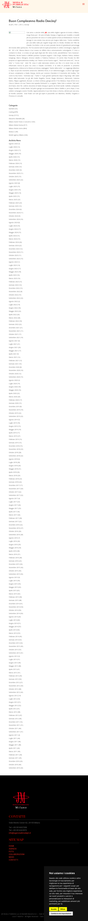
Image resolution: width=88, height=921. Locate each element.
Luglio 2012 (13, 699)
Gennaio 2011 (13, 758)
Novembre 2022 (14, 291)
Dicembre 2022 (14, 288)
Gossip (26, 25)
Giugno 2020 (13, 387)
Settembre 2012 (14, 692)
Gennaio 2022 (13, 324)
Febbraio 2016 (14, 558)
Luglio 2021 (13, 344)
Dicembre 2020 (14, 367)
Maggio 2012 (13, 705)
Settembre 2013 (14, 653)
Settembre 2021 (14, 337)
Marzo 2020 (13, 397)
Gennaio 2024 (13, 245)
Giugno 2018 (13, 466)
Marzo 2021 (13, 357)
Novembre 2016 (14, 528)
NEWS (11, 857)
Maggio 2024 (13, 232)
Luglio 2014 (13, 620)
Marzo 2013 (13, 673)
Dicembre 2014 (14, 604)
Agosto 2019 (13, 420)
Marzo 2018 (13, 475)
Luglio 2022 (13, 305)
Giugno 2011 (13, 742)
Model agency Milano (16, 135)
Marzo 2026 (13, 160)
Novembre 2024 (14, 213)
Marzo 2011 (13, 751)
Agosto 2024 (13, 222)
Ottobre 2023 (13, 255)
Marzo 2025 (13, 200)
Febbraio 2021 (14, 360)
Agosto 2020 (13, 380)
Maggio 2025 (13, 193)
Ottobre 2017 (13, 492)
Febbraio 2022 (14, 321)
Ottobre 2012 (13, 689)
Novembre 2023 (14, 252)
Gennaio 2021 (13, 364)
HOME (11, 846)
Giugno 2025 (13, 190)
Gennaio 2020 (13, 403)
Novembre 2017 (14, 489)
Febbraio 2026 (14, 163)
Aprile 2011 (13, 748)
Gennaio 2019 (13, 443)
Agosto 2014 (13, 617)
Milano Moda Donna (16, 125)
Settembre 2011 (14, 732)
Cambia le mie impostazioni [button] (61, 913)
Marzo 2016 (13, 554)
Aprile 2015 (13, 590)
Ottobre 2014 (13, 610)
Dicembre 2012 (14, 682)
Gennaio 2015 (13, 600)
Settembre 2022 (14, 298)
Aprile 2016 (13, 551)
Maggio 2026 (13, 154)
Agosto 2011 (13, 735)
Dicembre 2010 (14, 761)
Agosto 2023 (13, 262)
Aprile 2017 (13, 512)
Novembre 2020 (14, 370)
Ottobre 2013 (13, 650)
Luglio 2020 (13, 384)
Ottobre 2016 (13, 531)
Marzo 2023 (13, 278)
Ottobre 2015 (13, 571)
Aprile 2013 (13, 669)
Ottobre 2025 (13, 176)
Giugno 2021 (13, 347)
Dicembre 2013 (14, 643)
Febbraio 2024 (14, 242)
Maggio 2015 (13, 587)
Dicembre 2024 (14, 209)
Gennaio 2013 (13, 679)
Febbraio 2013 (14, 676)
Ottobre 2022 (13, 295)
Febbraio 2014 (14, 636)
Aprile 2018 (13, 472)
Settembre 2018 (14, 456)
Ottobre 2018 (13, 452)
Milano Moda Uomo (16, 128)
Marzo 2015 (13, 594)
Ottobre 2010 (13, 765)
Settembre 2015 (14, 574)
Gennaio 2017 (13, 521)
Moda (11, 132)
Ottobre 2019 (13, 413)
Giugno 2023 (13, 269)
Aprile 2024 (13, 236)
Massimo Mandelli (15, 119)
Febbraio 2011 (14, 755)
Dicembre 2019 (14, 406)
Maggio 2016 (13, 548)
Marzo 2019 (13, 436)
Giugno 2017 (13, 505)
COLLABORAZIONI (16, 854)
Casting (11, 112)
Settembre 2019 (14, 416)
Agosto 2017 (13, 498)
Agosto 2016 (13, 538)
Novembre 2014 (14, 607)
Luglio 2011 (13, 738)
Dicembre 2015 (14, 564)
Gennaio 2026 (13, 167)
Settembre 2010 (14, 768)
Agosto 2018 (13, 459)
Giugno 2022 (13, 308)
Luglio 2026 (13, 147)
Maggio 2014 (13, 627)
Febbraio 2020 (14, 400)
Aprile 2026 (13, 157)
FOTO (11, 851)
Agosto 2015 (13, 577)
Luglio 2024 (13, 226)
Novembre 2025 (14, 173)
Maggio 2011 (13, 745)
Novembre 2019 (14, 410)
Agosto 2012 (13, 696)
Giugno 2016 (13, 544)
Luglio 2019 (13, 423)
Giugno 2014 (13, 623)
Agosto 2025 (13, 183)
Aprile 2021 (13, 354)
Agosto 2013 (13, 656)
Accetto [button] (54, 909)
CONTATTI (13, 860)
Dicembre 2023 (14, 249)
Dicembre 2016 (14, 525)
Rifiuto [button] (62, 909)
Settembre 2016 (14, 535)
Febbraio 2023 (14, 282)
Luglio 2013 (13, 659)
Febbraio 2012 (14, 715)
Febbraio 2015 (14, 597)
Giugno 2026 (13, 150)
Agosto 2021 (13, 341)
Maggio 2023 (13, 272)
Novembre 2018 (14, 449)
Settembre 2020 (14, 377)
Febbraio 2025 (14, 203)
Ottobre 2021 (13, 334)
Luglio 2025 (13, 186)
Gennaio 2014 (13, 640)
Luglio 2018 (13, 462)
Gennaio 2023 (13, 285)
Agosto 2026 (13, 144)
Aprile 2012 (13, 709)
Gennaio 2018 (13, 482)
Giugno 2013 (13, 663)
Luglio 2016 (13, 541)
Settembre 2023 (14, 259)
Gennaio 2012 (13, 719)
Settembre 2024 (14, 219)
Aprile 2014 (13, 630)
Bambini (11, 109)
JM (12, 25)
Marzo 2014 (13, 633)
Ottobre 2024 (13, 216)
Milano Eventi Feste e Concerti (19, 122)
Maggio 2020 (13, 390)
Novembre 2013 (14, 646)
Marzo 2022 (13, 318)
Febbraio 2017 (14, 518)
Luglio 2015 (13, 581)
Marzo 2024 (13, 239)
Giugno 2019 (13, 426)
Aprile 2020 (13, 393)
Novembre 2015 (14, 567)
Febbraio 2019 (14, 439)
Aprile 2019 (13, 433)
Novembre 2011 (14, 725)
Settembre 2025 (14, 180)
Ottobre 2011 (13, 728)
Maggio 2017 (13, 508)
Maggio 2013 (13, 666)
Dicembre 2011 (14, 722)
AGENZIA (13, 849)
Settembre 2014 (14, 613)
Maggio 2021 (13, 351)
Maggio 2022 (13, 311)
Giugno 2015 (13, 584)
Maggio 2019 (13, 429)
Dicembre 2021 (14, 328)
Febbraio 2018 (14, 479)
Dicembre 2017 (14, 485)
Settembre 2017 (14, 495)
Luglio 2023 (13, 265)
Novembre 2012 (14, 686)
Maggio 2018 (13, 469)
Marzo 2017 (13, 515)
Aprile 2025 (13, 196)
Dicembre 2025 (14, 170)
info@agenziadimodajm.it (20, 833)
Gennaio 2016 (13, 561)
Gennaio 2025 (13, 206)
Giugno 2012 (13, 702)
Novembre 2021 (14, 331)
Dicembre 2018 (14, 446)
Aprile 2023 (13, 275)
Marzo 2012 (13, 712)
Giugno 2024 (13, 229)
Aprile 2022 (13, 315)
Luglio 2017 (13, 502)
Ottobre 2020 (13, 374)
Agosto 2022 (13, 301)
